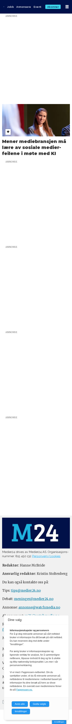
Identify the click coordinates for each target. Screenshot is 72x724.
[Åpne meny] (67, 6)
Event (37, 6)
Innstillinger (59, 722)
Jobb (10, 6)
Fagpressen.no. (24, 689)
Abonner (53, 6)
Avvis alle (20, 704)
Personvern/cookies (46, 556)
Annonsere (23, 6)
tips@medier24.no (26, 591)
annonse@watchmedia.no (39, 607)
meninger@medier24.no (33, 599)
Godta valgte (39, 704)
